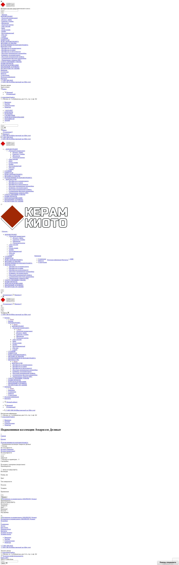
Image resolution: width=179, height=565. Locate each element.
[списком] (3, 454)
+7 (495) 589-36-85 (7, 80)
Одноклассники (9, 105)
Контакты (4, 531)
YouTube (7, 104)
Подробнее (4, 521)
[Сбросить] (2, 495)
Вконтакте (7, 102)
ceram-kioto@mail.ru (8, 97)
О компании (5, 524)
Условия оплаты (6, 534)
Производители (6, 529)
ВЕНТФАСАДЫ (17, 363)
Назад (12, 319)
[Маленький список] (1, 456)
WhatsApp (7, 107)
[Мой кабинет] (1, 293)
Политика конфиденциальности (13, 556)
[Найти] (2, 12)
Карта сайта (4, 557)
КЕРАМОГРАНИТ (18, 326)
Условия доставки (6, 532)
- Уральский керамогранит (24, 331)
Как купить (4, 527)
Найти (3, 563)
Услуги (3, 526)
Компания (11, 390)
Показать (4, 497)
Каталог (10, 321)
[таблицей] (4, 454)
